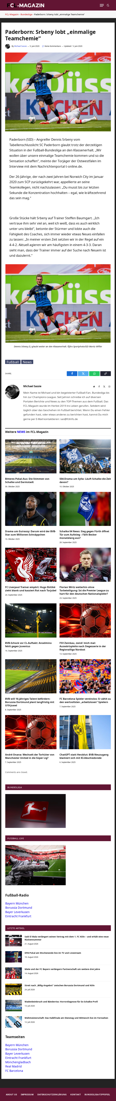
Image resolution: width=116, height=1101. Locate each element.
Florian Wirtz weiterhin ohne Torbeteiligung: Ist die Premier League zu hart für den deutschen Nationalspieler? (84, 590)
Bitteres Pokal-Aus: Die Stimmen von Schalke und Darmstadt (27, 480)
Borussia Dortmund (18, 908)
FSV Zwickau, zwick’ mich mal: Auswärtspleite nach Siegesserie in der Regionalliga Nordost (83, 646)
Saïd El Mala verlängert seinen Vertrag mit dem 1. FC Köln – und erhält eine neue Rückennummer (67, 938)
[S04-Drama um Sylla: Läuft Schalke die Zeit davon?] (85, 456)
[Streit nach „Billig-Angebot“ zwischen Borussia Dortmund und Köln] (13, 989)
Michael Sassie (20, 46)
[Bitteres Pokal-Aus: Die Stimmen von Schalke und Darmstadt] (30, 456)
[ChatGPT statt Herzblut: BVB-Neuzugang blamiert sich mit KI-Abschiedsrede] (85, 732)
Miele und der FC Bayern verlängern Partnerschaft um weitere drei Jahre (62, 969)
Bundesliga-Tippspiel (97, 1094)
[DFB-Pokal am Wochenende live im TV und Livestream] (13, 957)
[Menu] (102, 5)
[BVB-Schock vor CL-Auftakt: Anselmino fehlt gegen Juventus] (30, 620)
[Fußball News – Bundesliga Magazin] (25, 5)
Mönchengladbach (18, 1062)
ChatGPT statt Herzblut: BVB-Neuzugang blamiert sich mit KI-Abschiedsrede (84, 756)
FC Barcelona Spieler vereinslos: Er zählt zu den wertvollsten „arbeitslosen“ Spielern (85, 700)
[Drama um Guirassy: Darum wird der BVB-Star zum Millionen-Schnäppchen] (30, 509)
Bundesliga (26, 14)
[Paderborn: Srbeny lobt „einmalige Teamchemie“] (58, 130)
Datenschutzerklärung (52, 1094)
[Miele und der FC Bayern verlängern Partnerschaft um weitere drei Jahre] (13, 973)
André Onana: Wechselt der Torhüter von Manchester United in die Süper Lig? (29, 756)
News (27, 362)
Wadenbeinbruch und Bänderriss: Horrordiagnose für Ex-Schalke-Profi (61, 1001)
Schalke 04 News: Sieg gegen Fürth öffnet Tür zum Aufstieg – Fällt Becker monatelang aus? (84, 535)
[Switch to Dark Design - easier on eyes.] (107, 5)
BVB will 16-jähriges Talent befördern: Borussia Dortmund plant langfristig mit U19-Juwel (29, 702)
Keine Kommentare (53, 46)
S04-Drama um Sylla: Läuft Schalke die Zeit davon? (85, 480)
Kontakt (75, 1094)
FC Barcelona (14, 1071)
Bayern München (17, 903)
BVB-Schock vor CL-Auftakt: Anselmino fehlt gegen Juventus (28, 644)
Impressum (27, 1094)
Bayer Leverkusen (17, 912)
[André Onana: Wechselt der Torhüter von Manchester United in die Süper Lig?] (30, 732)
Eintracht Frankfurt (18, 916)
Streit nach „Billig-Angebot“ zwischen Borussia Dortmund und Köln (60, 985)
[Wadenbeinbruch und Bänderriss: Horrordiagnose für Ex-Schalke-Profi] (13, 1005)
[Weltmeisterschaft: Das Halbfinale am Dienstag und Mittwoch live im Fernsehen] (13, 1022)
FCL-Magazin (12, 14)
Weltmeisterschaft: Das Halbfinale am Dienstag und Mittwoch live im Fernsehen (66, 1017)
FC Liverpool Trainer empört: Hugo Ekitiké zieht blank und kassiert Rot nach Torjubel (30, 589)
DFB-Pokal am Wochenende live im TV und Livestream (53, 952)
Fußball (13, 362)
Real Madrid (13, 1066)
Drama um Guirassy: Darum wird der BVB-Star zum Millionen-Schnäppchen (30, 533)
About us (11, 1094)
